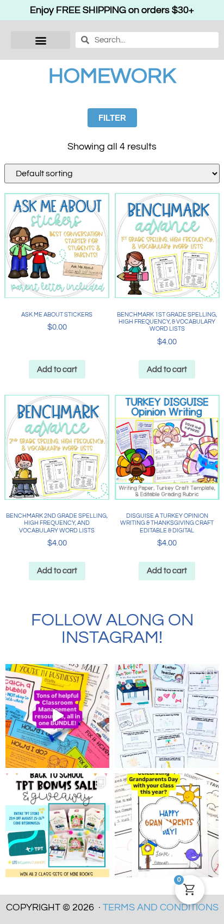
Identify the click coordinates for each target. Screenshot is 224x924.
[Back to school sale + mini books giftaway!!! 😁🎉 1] (57, 825)
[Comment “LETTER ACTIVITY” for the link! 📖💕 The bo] (167, 716)
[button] (40, 40)
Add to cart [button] (57, 369)
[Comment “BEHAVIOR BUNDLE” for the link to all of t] (57, 716)
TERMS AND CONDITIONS (161, 907)
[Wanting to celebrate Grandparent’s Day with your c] (167, 825)
